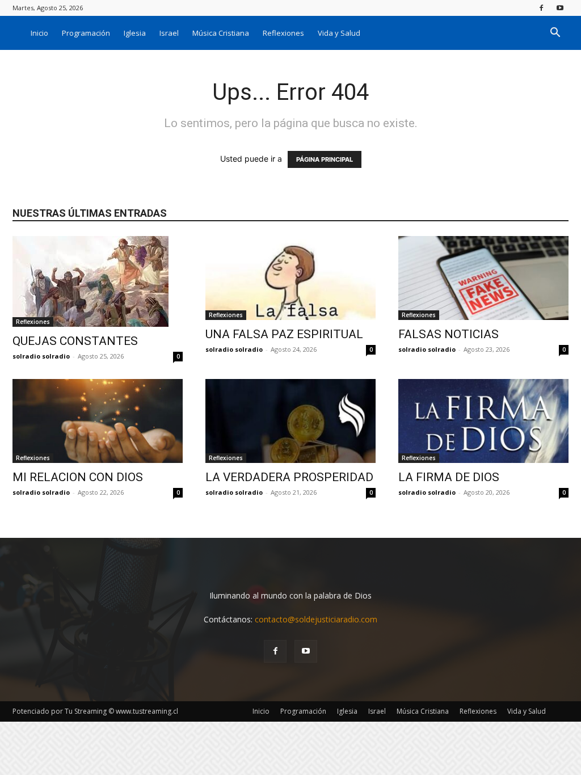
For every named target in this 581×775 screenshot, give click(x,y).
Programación (86, 33)
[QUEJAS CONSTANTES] (97, 281)
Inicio (39, 33)
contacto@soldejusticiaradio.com (316, 619)
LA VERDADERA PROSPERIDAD (289, 477)
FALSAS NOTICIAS (448, 334)
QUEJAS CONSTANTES (75, 341)
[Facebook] (541, 7)
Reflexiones (283, 33)
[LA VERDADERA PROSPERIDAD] (290, 421)
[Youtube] (560, 7)
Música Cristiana (220, 33)
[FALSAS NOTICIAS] (483, 278)
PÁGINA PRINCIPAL (324, 159)
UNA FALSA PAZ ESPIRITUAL (284, 334)
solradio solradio (41, 356)
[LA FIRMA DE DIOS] (483, 421)
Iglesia (135, 33)
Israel (169, 33)
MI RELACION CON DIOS (77, 477)
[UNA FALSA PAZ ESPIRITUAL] (290, 278)
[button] (555, 33)
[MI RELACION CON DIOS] (97, 421)
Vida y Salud (339, 33)
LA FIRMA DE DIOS (448, 477)
